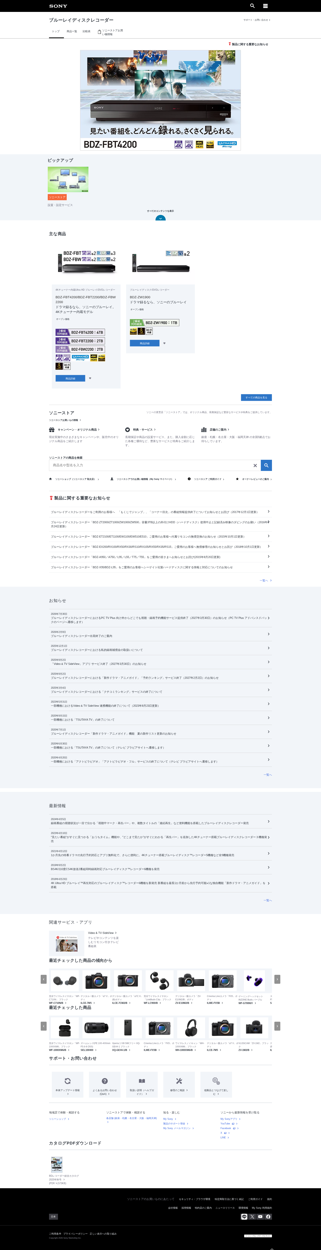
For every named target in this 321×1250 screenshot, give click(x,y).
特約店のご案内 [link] (203, 1207)
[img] (160, 100)
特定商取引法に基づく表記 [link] (229, 1199)
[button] (9, 100)
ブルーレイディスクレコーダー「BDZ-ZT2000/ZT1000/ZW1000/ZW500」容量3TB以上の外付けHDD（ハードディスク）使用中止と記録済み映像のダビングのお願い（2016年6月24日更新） (160, 524)
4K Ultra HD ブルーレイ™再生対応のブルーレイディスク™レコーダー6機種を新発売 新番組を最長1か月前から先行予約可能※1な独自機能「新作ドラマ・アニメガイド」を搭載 (158, 885)
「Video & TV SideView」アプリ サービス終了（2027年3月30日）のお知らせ (98, 663)
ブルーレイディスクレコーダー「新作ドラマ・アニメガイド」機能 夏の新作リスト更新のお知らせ (113, 733)
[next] (277, 979)
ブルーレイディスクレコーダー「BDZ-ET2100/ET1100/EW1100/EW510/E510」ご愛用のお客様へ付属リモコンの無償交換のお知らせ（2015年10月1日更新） (148, 536)
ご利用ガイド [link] (255, 1199)
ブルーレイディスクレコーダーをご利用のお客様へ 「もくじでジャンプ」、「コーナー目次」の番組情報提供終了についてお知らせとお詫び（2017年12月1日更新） (155, 512)
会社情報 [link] (173, 1207)
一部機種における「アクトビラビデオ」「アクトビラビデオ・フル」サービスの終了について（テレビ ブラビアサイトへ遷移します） (135, 761)
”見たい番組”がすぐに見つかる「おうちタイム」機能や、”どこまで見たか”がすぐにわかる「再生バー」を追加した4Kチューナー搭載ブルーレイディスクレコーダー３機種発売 (159, 839)
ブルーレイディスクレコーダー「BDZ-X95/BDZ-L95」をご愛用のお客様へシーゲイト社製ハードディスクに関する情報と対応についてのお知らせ (142, 567)
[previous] (44, 979)
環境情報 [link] (243, 1207)
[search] (160, 465)
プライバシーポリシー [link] (75, 1233)
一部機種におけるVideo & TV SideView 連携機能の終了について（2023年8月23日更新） (105, 705)
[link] (58, 6)
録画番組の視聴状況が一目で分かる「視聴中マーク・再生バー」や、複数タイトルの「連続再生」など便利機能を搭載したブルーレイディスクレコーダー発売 (150, 823)
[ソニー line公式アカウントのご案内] (244, 1217)
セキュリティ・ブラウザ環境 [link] (194, 1199)
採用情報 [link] (186, 1207)
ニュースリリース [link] (225, 1207)
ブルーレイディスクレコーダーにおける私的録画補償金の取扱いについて (97, 649)
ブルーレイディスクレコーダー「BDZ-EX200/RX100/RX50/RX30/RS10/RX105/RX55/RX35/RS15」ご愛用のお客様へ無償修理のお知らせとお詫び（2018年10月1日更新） (156, 546)
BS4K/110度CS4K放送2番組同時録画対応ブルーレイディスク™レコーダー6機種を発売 (105, 869)
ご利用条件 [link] (55, 1233)
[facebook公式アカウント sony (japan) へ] (268, 1217)
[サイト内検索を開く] (252, 6)
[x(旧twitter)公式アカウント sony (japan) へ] (252, 1217)
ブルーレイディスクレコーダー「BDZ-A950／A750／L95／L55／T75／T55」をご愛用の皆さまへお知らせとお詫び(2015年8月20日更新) (135, 557)
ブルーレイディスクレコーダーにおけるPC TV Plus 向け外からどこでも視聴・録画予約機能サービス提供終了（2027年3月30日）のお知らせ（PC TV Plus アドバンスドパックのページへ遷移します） (159, 620)
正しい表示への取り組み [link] (103, 1233)
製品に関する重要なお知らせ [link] (250, 44)
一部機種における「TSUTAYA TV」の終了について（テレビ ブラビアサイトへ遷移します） (108, 747)
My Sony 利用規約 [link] (262, 1207)
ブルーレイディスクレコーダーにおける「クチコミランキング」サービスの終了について (106, 691)
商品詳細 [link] (70, 378)
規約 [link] (269, 1199)
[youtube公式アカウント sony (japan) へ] (260, 1217)
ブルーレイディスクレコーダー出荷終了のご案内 (81, 635)
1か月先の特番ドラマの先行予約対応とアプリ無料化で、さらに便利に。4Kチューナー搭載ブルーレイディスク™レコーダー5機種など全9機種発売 (142, 855)
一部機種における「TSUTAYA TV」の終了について (83, 719)
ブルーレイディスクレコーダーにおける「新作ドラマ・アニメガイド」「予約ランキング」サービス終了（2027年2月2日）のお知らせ (135, 677)
